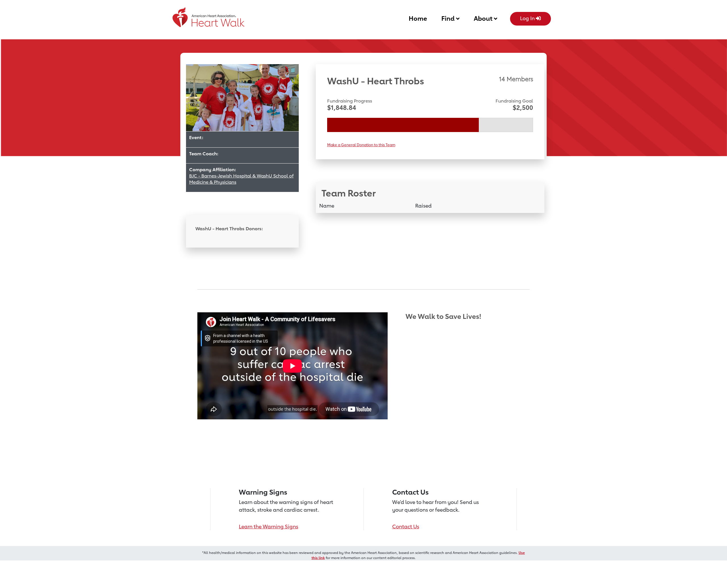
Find (448, 18)
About (484, 18)
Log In (528, 18)
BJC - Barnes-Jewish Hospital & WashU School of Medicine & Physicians (241, 179)
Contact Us (405, 526)
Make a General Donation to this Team (361, 145)
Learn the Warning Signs (268, 526)
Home (418, 18)
